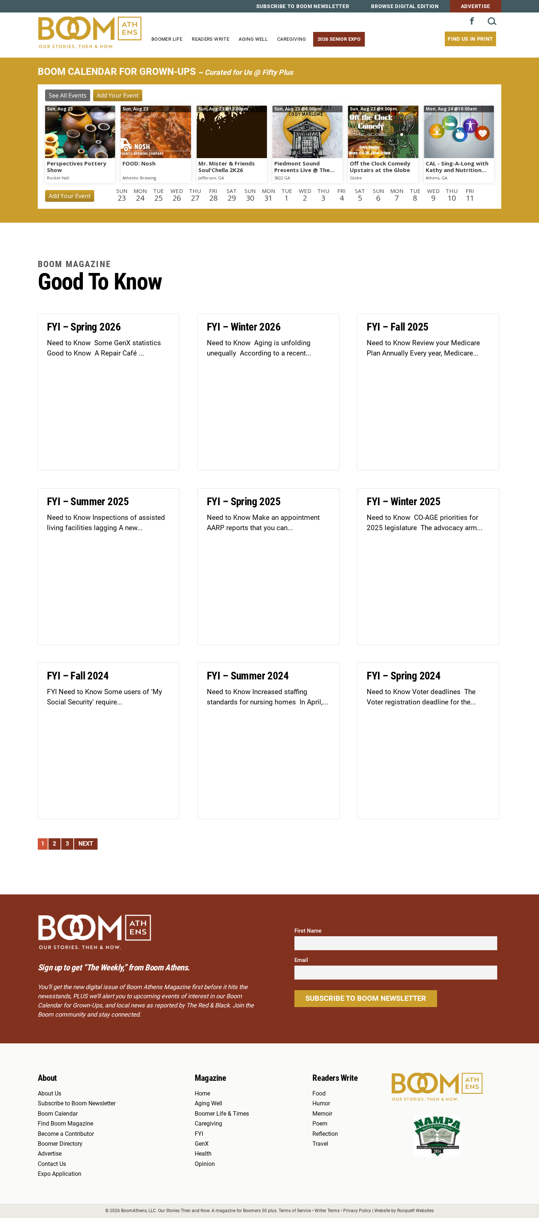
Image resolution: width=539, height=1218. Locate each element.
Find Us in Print (470, 39)
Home (202, 1093)
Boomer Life (166, 39)
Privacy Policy (357, 1210)
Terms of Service (295, 1210)
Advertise (475, 6)
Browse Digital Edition (405, 6)
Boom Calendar (58, 1114)
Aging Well (253, 39)
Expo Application (59, 1174)
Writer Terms (327, 1210)
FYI (199, 1134)
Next (85, 843)
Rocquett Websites (415, 1210)
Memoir (322, 1114)
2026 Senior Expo (339, 39)
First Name (308, 930)
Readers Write (210, 39)
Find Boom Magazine (65, 1123)
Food (319, 1093)
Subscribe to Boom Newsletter (302, 6)
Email (301, 960)
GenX (202, 1144)
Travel (320, 1144)
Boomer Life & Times (222, 1114)
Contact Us (52, 1164)
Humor (321, 1103)
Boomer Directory (60, 1144)
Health (203, 1153)
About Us (49, 1093)
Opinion (205, 1164)
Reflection (325, 1134)
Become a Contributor (66, 1134)
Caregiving (291, 39)
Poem (319, 1123)
